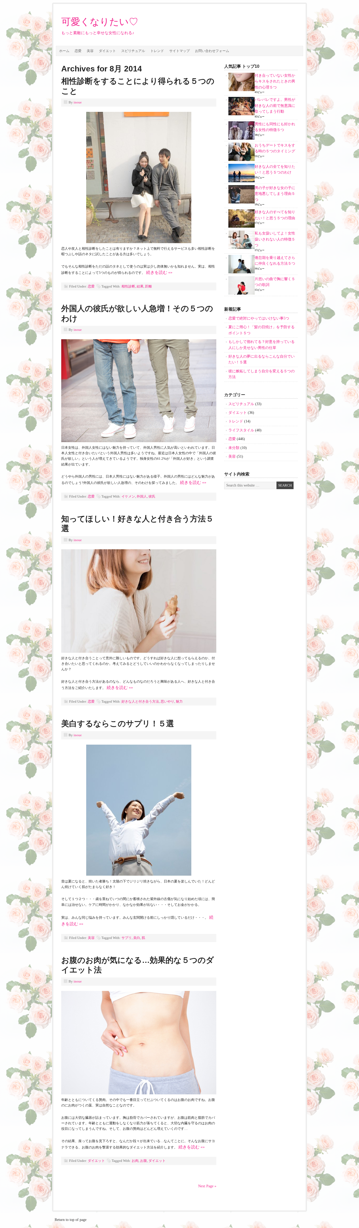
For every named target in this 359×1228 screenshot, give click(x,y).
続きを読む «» (159, 272)
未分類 (233, 448)
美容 (90, 51)
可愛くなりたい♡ (99, 22)
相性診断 (128, 286)
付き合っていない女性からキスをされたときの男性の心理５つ (275, 81)
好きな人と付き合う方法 (140, 701)
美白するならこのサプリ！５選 (117, 723)
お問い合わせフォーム (212, 51)
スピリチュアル (133, 51)
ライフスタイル (241, 430)
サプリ (126, 938)
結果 (140, 286)
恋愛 (78, 51)
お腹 (143, 1161)
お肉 (135, 1161)
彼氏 (151, 496)
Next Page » (207, 1186)
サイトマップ (179, 51)
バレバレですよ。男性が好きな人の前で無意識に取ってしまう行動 (275, 105)
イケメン (128, 496)
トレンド (157, 51)
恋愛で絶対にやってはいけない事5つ (258, 318)
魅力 (179, 701)
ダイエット (107, 51)
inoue (78, 102)
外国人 (142, 496)
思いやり (167, 701)
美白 (136, 938)
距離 (148, 286)
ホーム (64, 51)
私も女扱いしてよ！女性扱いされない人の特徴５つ (275, 239)
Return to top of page (70, 1220)
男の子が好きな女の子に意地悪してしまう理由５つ (275, 194)
